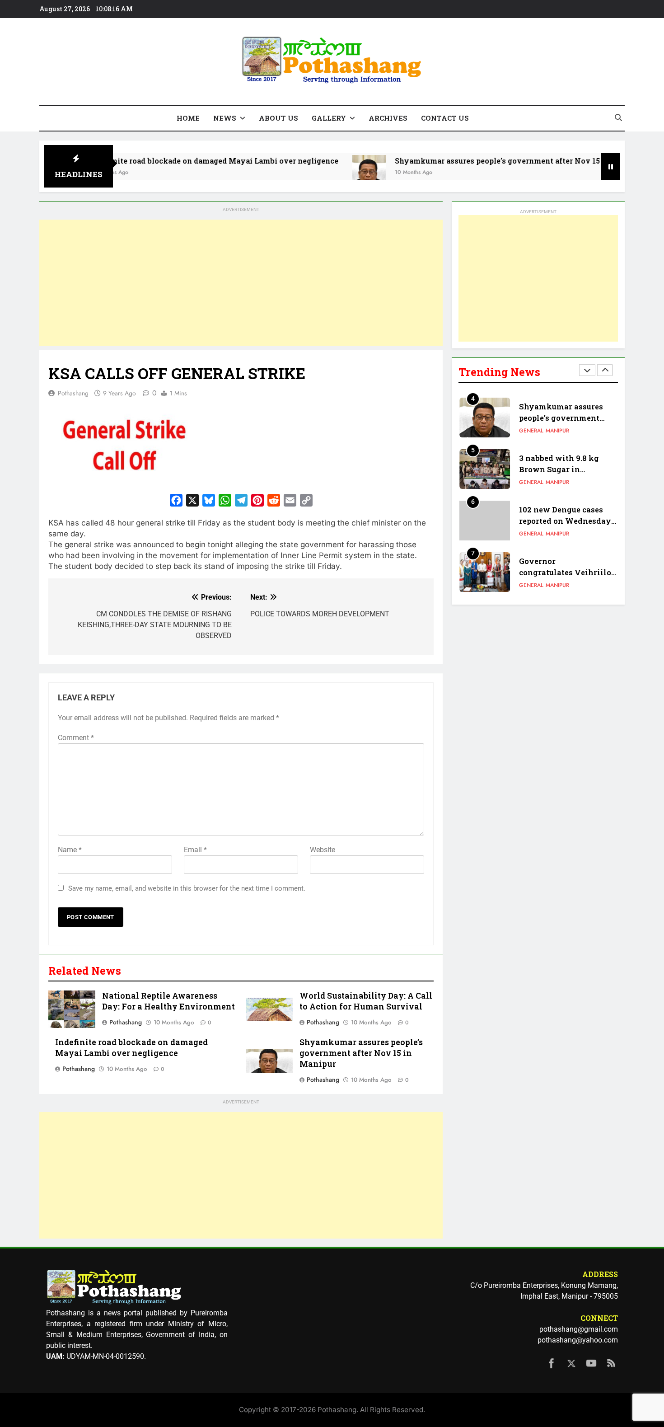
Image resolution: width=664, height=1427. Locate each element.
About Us (278, 117)
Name (70, 849)
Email (195, 849)
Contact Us (445, 117)
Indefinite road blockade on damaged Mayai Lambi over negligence (171, 160)
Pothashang (73, 393)
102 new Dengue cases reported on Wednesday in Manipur (565, 521)
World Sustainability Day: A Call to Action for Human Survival (365, 1001)
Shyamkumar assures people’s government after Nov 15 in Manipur (475, 160)
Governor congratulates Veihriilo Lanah (565, 572)
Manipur (557, 431)
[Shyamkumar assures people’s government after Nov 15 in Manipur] (325, 172)
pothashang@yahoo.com (578, 1340)
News (224, 117)
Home (188, 117)
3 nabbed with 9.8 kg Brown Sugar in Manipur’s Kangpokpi (561, 469)
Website (322, 849)
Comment (76, 737)
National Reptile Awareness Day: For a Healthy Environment (168, 1001)
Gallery (329, 117)
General (531, 431)
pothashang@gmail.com (578, 1329)
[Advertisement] (241, 283)
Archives (388, 117)
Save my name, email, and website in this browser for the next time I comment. (186, 888)
